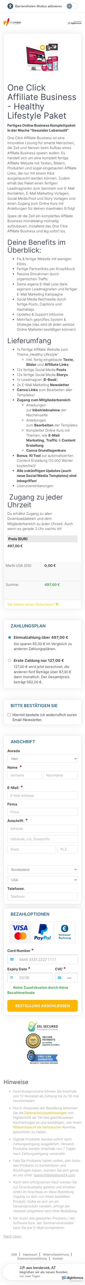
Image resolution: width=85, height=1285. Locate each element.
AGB (14, 1254)
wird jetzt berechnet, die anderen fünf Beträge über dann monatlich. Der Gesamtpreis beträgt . (42, 674)
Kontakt (58, 1258)
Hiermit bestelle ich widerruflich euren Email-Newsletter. (45, 717)
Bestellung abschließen (42, 1005)
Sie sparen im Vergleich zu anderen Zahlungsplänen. (43, 646)
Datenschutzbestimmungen (45, 1113)
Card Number (18, 950)
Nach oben (12, 1236)
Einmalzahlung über (41, 637)
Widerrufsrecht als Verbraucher (37, 1127)
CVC (59, 969)
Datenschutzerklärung (32, 1258)
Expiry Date (17, 969)
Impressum (30, 1254)
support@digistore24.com (54, 1175)
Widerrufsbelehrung (56, 1254)
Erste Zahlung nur (39, 660)
